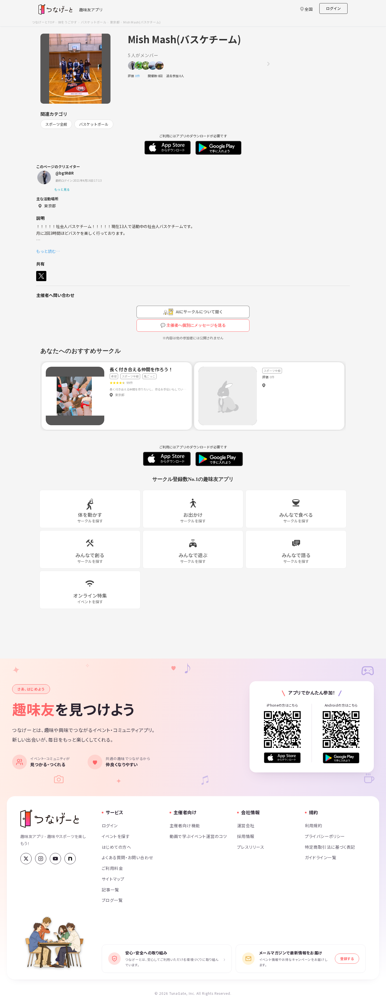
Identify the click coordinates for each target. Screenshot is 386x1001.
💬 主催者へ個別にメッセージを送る (193, 325)
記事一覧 (110, 890)
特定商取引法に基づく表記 (330, 847)
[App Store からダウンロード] (282, 757)
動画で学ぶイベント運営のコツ (198, 836)
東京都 (115, 22)
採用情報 (246, 836)
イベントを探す (116, 836)
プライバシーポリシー (325, 836)
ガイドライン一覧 (320, 857)
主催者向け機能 (185, 825)
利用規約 (313, 825)
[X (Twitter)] (26, 858)
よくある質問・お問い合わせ (127, 857)
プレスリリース (250, 847)
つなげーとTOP (43, 22)
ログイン (333, 8)
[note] (70, 858)
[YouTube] (55, 858)
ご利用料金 (112, 868)
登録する (347, 958)
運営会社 (246, 825)
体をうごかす (67, 22)
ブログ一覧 (112, 900)
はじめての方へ (116, 847)
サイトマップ (113, 879)
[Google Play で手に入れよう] (341, 757)
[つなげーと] (49, 819)
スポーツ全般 (56, 124)
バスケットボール (93, 22)
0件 (139, 75)
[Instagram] (40, 858)
